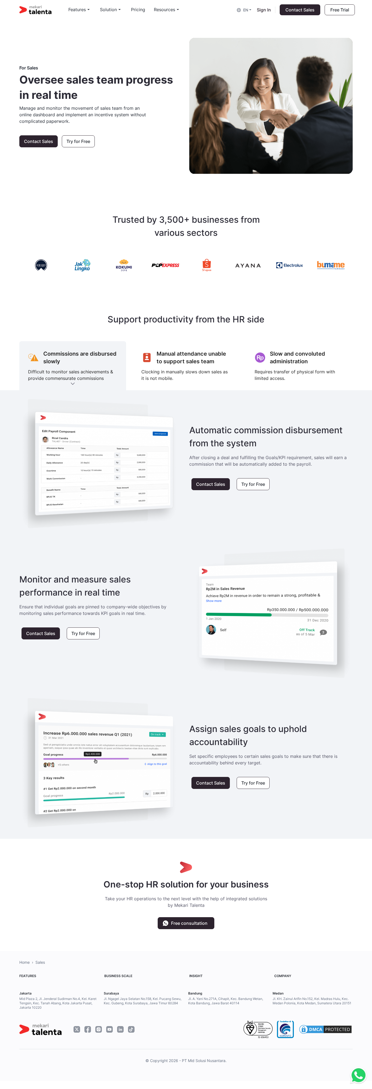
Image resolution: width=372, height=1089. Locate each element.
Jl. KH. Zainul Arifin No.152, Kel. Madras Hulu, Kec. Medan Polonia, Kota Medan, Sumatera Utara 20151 (312, 1001)
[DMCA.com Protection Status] (325, 1029)
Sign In (264, 10)
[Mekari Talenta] (43, 9)
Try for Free (78, 141)
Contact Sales (300, 10)
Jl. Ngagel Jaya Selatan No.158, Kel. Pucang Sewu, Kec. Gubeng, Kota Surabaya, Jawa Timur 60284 (142, 1001)
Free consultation (189, 923)
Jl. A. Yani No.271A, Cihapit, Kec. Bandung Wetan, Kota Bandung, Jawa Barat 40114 (225, 1001)
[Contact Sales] (357, 1075)
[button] (244, 10)
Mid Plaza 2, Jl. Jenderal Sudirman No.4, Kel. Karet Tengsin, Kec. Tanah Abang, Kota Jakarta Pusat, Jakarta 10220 (57, 1003)
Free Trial (339, 10)
